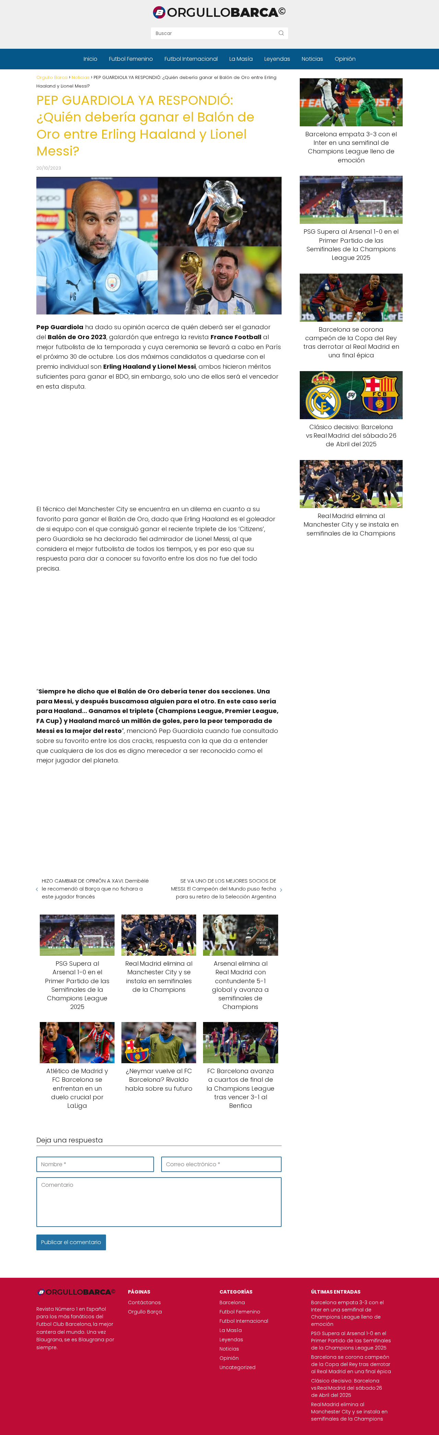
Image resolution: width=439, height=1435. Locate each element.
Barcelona (232, 1302)
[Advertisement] (159, 447)
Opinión (345, 59)
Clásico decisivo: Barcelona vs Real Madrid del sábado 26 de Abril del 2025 (346, 1388)
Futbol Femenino (131, 59)
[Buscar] (281, 32)
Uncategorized (238, 1367)
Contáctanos (144, 1302)
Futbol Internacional (191, 59)
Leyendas (277, 59)
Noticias (312, 59)
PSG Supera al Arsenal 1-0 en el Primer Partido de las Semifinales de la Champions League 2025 (351, 1340)
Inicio (90, 59)
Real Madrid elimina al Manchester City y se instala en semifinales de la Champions (349, 1411)
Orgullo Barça (145, 1311)
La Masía (241, 59)
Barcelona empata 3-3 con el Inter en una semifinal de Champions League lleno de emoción (347, 1313)
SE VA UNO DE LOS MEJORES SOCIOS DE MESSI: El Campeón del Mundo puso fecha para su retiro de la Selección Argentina (223, 888)
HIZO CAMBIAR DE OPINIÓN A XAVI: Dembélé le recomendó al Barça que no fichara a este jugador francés (95, 888)
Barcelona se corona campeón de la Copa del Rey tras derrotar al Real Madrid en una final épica (351, 1364)
